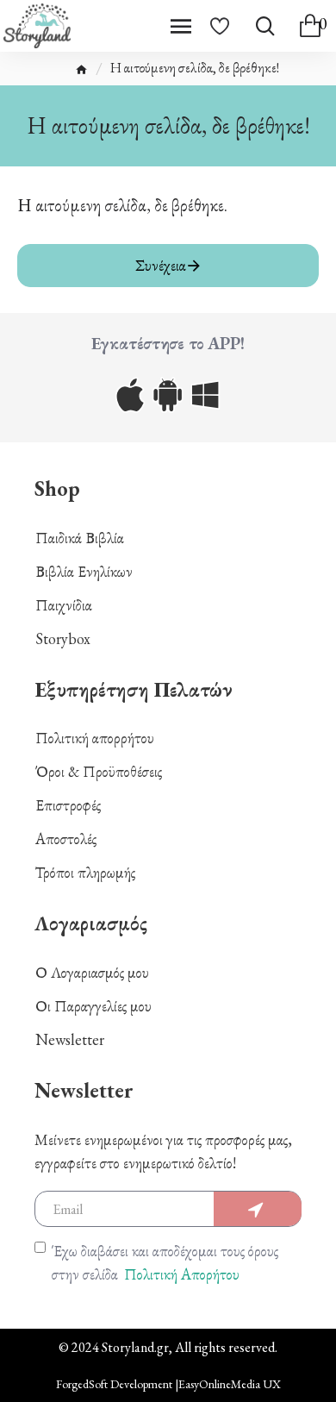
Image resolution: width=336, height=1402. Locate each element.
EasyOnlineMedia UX (229, 1384)
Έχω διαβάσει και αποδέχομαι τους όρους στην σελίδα (165, 1262)
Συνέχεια (160, 265)
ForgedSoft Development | (117, 1384)
